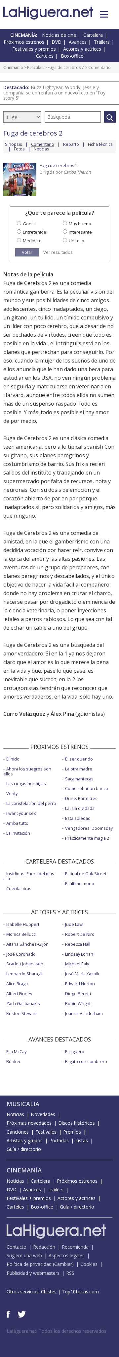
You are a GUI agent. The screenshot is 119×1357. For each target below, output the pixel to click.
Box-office (72, 56)
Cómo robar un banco (86, 788)
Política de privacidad (29, 1264)
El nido (13, 759)
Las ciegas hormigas (26, 783)
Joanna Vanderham (84, 1013)
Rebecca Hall (77, 944)
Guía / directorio (24, 1149)
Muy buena (80, 223)
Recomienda (75, 1247)
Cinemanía (13, 67)
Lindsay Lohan (79, 954)
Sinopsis (13, 144)
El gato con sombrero (86, 1061)
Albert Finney (19, 993)
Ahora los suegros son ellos (27, 771)
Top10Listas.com (80, 1291)
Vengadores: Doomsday (89, 828)
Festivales (46, 1132)
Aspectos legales (67, 1255)
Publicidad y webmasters (33, 1273)
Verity (12, 793)
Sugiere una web (24, 1255)
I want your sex (21, 813)
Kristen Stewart (21, 1013)
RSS (70, 1273)
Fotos (19, 149)
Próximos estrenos (24, 42)
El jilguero (74, 1051)
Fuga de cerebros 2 (66, 67)
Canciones (18, 1132)
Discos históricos (76, 1123)
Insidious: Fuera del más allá (28, 876)
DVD (56, 42)
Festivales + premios (29, 1198)
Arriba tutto (17, 823)
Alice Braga (17, 984)
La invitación (18, 833)
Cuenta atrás (18, 888)
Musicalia (23, 1104)
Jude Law (74, 924)
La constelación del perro (31, 803)
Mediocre (32, 240)
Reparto (71, 144)
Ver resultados (58, 252)
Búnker (13, 1061)
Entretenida (34, 232)
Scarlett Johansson (24, 964)
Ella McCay (16, 1051)
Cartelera (93, 35)
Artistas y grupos (25, 1140)
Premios (72, 1132)
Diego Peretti (78, 993)
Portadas (59, 1140)
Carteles (45, 56)
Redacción (44, 1247)
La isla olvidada (80, 808)
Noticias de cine (59, 35)
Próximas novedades (29, 1123)
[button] (104, 14)
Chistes (49, 1291)
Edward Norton (80, 984)
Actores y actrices (82, 49)
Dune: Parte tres (81, 798)
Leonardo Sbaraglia (25, 974)
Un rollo (76, 240)
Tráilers (102, 42)
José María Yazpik (82, 974)
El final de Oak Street (85, 873)
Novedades (43, 1114)
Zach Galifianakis (23, 1003)
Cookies (89, 1264)
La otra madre (78, 769)
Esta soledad (78, 818)
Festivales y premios (34, 49)
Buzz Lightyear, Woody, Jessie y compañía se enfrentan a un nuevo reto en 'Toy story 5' (54, 92)
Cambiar (63, 1264)
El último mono (79, 883)
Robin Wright (78, 1003)
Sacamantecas (79, 779)
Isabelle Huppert (22, 924)
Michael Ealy (77, 964)
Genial (29, 223)
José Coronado (21, 954)
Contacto (16, 1247)
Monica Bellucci (21, 934)
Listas (81, 1140)
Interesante (80, 232)
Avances (78, 42)
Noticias (41, 149)
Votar (27, 252)
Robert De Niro (80, 934)
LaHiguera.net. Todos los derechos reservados (56, 1331)
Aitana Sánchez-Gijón (27, 944)
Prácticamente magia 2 (87, 838)
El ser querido (79, 759)
